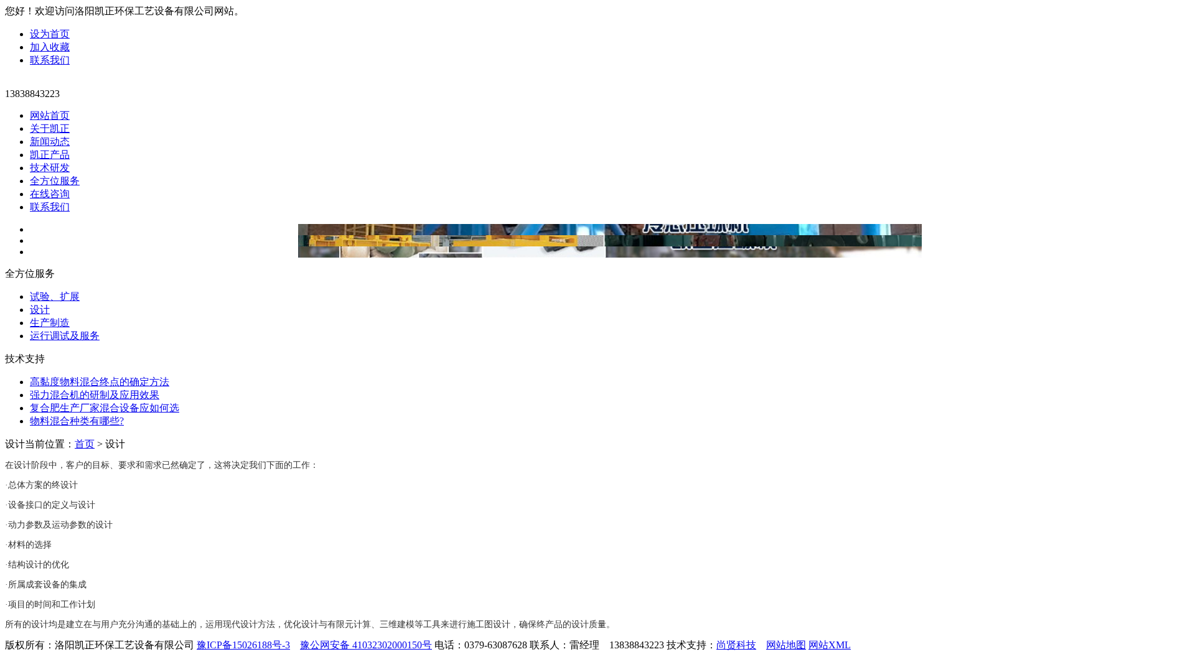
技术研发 (50, 167)
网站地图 (786, 645)
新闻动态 (50, 141)
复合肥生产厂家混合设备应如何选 (104, 408)
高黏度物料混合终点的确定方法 (99, 381)
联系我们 (50, 60)
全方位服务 (55, 180)
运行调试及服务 (65, 335)
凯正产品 (50, 154)
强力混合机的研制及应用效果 (94, 395)
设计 (40, 309)
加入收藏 (50, 47)
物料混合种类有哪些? (77, 421)
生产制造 (50, 322)
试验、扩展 (55, 296)
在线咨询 (50, 194)
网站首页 (50, 115)
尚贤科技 (736, 645)
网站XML (829, 645)
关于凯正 (50, 128)
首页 (85, 444)
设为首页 (50, 34)
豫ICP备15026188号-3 (243, 645)
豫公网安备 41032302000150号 (366, 645)
